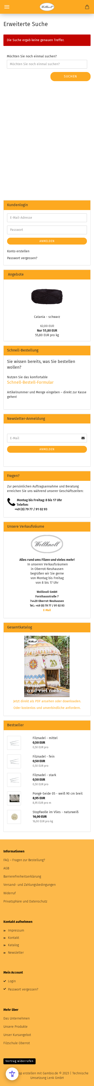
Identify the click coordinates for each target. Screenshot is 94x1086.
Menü (7, 7)
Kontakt (13, 938)
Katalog (13, 945)
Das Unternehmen (16, 1018)
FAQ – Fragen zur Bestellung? (24, 860)
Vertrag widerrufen (19, 1061)
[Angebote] (85, 274)
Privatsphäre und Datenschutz (25, 901)
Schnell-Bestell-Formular (30, 382)
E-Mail (47, 610)
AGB (6, 868)
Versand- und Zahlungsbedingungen (29, 885)
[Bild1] (47, 296)
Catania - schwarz (47, 317)
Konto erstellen (18, 251)
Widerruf (9, 893)
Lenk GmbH (55, 1078)
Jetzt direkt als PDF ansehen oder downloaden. (47, 701)
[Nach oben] (81, 1079)
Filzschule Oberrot (16, 1043)
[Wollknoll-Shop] (47, 7)
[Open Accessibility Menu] (12, 1073)
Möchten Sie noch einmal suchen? (32, 56)
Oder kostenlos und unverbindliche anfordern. (47, 708)
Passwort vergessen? (22, 258)
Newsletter (16, 953)
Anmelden (47, 241)
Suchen (70, 76)
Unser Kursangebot (17, 1035)
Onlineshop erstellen (20, 1073)
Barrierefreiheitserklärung (22, 876)
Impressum (16, 930)
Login (12, 981)
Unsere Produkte (15, 1027)
